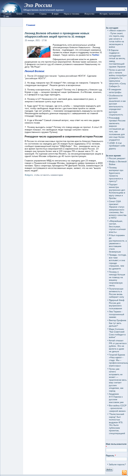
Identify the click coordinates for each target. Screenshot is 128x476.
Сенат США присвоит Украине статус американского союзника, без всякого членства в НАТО (117, 209)
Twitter (95, 55)
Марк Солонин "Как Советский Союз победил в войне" (117, 333)
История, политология (110, 14)
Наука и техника (71, 14)
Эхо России (38, 5)
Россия (30, 14)
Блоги (19, 14)
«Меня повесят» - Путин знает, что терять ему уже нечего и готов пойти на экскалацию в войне (117, 38)
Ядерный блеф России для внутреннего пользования (116, 304)
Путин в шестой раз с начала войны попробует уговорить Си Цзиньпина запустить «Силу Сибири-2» (118, 78)
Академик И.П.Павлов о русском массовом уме (116, 398)
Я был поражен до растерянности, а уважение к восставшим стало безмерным (118, 243)
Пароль (111, 455)
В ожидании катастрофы (115, 90)
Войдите (29, 175)
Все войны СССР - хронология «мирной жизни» (117, 408)
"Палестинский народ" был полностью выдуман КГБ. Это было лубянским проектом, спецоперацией (117, 424)
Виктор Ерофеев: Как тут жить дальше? (118, 323)
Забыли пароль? (117, 464)
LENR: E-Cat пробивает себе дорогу (117, 146)
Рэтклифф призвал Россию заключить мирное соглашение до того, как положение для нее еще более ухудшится (117, 129)
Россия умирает (117, 158)
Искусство (89, 14)
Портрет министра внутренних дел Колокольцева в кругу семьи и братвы (117, 191)
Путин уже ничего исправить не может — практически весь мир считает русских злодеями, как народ (118, 380)
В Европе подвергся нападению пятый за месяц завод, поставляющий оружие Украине (117, 58)
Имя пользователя (116, 445)
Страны (43, 14)
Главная (7, 14)
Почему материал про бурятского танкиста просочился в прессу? (116, 174)
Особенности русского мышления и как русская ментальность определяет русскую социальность (117, 105)
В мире (55, 14)
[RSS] (124, 472)
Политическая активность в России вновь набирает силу (116, 292)
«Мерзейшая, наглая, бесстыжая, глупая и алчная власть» (117, 226)
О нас (6, 16)
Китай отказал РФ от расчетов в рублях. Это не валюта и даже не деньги (117, 346)
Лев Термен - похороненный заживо (116, 314)
